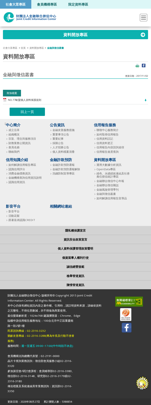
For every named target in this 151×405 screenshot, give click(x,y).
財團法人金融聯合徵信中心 (30, 17)
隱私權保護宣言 (75, 230)
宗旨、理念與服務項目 (22, 138)
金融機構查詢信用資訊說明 (25, 177)
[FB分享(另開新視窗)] (143, 65)
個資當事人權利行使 (75, 258)
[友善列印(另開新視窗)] (137, 65)
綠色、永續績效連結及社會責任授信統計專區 (113, 175)
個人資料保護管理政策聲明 (75, 248)
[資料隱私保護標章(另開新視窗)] (123, 315)
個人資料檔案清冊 (63, 151)
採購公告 (58, 143)
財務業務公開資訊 (19, 143)
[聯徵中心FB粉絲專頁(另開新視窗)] (123, 328)
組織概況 (14, 134)
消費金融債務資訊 (19, 173)
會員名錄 (14, 147)
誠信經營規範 (75, 267)
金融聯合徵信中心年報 (110, 181)
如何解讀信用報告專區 (22, 164)
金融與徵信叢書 (106, 193)
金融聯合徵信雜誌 (107, 185)
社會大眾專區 (16, 4)
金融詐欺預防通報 (63, 164)
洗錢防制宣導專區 (63, 173)
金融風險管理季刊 (107, 189)
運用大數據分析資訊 (108, 164)
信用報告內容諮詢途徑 (110, 147)
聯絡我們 (14, 151)
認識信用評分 (16, 169)
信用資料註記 (104, 138)
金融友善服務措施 (63, 130)
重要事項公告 (60, 134)
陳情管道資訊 (75, 285)
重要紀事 (58, 138)
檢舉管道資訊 (75, 276)
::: (5, 123)
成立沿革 (14, 130)
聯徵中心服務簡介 (107, 130)
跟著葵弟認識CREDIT (21, 220)
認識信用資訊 (16, 182)
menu (143, 17)
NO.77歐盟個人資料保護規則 (24, 99)
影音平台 (14, 211)
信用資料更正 (104, 143)
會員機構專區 (47, 4)
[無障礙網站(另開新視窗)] (123, 302)
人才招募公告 (60, 147)
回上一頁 (27, 111)
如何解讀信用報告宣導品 (111, 198)
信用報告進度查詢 (107, 151)
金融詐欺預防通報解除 (66, 169)
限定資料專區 (78, 4)
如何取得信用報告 (107, 134)
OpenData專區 (106, 169)
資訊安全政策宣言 (75, 239)
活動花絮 (14, 215)
